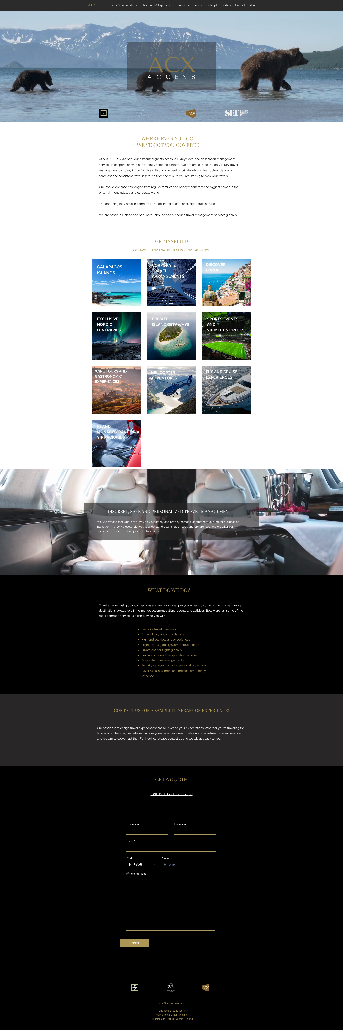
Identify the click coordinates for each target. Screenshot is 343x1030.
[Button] (116, 283)
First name (132, 824)
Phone (165, 858)
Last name (180, 824)
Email (129, 841)
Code (130, 858)
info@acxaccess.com (172, 1003)
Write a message (136, 873)
